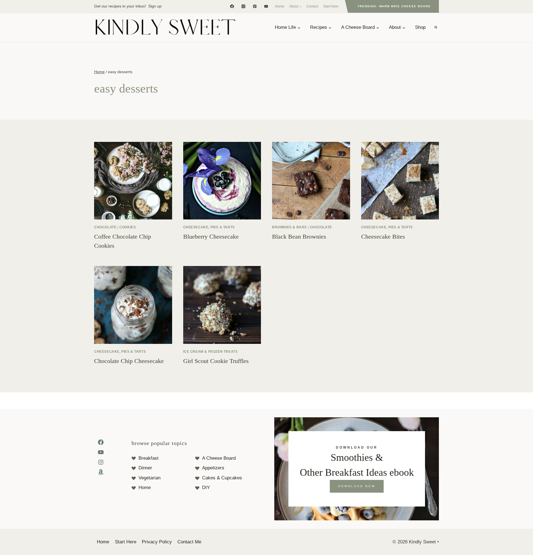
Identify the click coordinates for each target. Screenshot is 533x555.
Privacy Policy (157, 541)
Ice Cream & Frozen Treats (210, 352)
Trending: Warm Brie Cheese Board (394, 6)
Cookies (127, 227)
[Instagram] (243, 6)
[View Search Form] (436, 27)
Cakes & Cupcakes (222, 477)
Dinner (145, 467)
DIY (206, 487)
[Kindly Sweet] (165, 27)
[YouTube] (266, 6)
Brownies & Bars (289, 227)
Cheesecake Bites (383, 236)
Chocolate (105, 227)
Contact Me (189, 541)
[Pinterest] (254, 6)
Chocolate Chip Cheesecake (129, 360)
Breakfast (149, 458)
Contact (312, 6)
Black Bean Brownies (299, 236)
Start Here (330, 6)
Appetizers (213, 467)
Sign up (155, 6)
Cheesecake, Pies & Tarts (209, 227)
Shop (420, 27)
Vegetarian (149, 477)
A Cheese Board (219, 458)
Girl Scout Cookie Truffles (216, 360)
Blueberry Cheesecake (211, 236)
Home (279, 6)
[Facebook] (232, 6)
